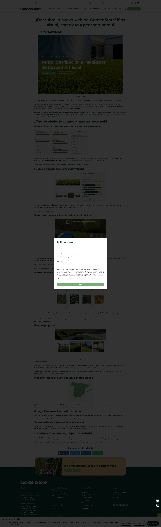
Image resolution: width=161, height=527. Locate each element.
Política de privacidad (98, 275)
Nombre (59, 247)
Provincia (60, 254)
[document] (80, 263)
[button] (105, 240)
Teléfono (59, 261)
